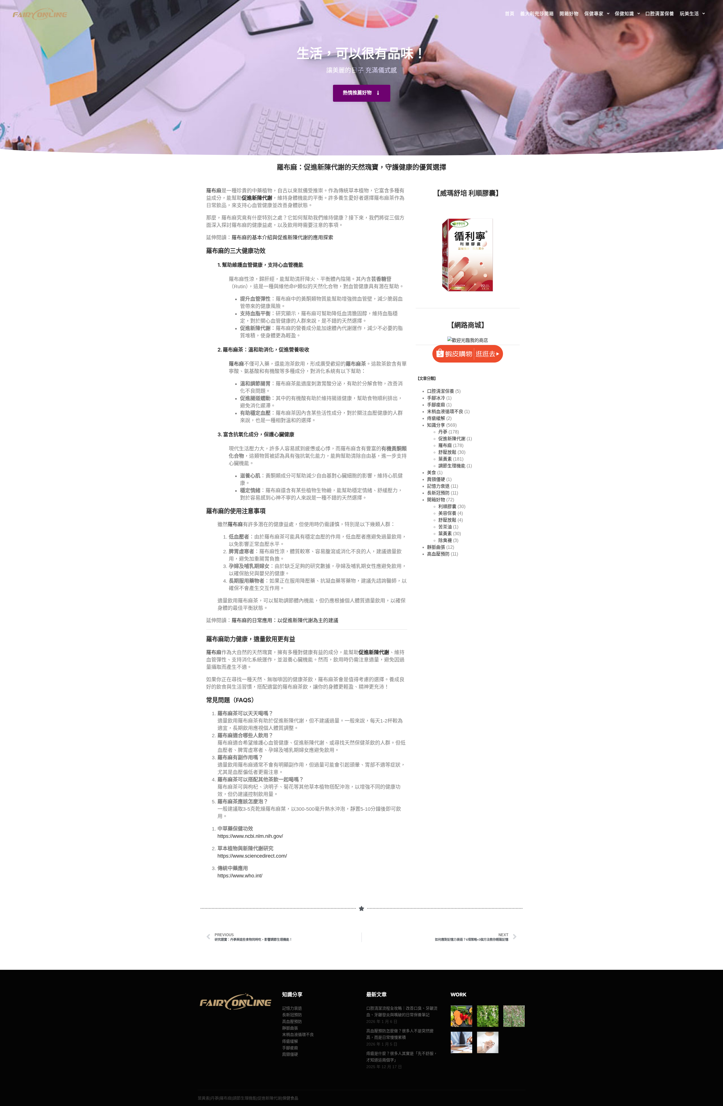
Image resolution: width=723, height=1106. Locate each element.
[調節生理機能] (461, 1042)
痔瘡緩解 (436, 418)
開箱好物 (436, 499)
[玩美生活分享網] (39, 13)
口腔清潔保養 (440, 391)
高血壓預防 (438, 554)
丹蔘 (442, 432)
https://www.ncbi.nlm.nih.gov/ (250, 836)
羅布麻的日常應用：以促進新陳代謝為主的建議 (285, 620)
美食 (431, 472)
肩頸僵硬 (436, 479)
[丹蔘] (487, 1016)
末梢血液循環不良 (445, 411)
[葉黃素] (461, 1016)
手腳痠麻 (436, 404)
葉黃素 (445, 459)
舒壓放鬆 (447, 452)
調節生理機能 (451, 465)
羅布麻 (213, 191)
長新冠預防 (438, 493)
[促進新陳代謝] (487, 1042)
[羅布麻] (514, 1016)
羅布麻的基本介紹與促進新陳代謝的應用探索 (282, 237)
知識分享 (436, 425)
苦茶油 (445, 526)
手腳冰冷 (436, 398)
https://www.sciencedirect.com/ (252, 856)
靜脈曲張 (436, 547)
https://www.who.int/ (239, 876)
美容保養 (447, 513)
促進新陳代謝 (451, 438)
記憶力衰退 (438, 486)
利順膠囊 (447, 506)
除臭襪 (445, 540)
